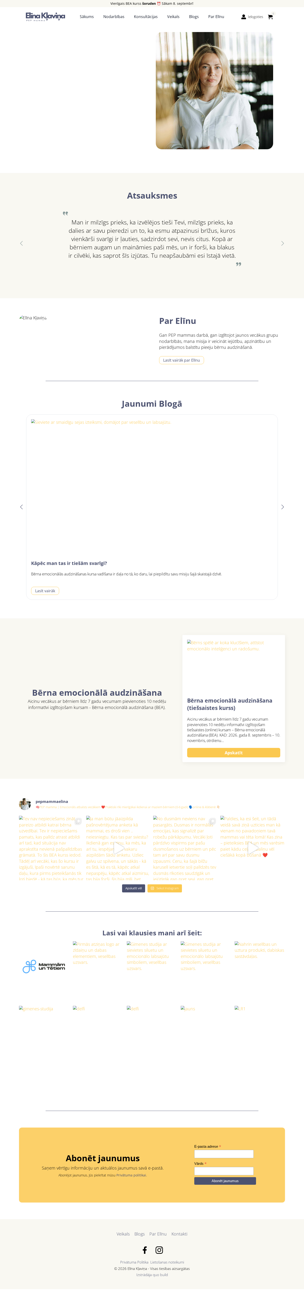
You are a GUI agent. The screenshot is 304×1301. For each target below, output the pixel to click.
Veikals (173, 16)
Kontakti (179, 1234)
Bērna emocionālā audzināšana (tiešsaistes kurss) (229, 704)
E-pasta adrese (207, 1146)
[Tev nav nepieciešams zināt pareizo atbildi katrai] (51, 848)
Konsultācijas (146, 16)
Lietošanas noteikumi (167, 1262)
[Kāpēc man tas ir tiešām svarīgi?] (152, 487)
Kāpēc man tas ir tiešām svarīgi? (69, 563)
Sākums (87, 16)
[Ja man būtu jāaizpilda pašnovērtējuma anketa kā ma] (118, 848)
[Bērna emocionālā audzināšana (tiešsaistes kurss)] (233, 666)
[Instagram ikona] (159, 1250)
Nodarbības (113, 16)
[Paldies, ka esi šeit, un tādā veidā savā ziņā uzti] (252, 848)
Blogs (194, 16)
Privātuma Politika (134, 1262)
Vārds (200, 1163)
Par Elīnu (216, 16)
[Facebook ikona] (144, 1250)
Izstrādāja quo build (152, 1274)
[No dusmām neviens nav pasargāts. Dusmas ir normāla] (185, 848)
